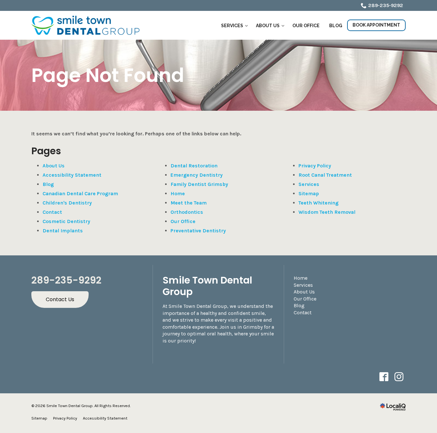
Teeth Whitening (318, 203)
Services (308, 184)
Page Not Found (107, 75)
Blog (48, 184)
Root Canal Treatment (325, 175)
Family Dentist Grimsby (199, 184)
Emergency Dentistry (197, 175)
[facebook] (384, 377)
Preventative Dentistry (198, 231)
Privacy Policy (314, 166)
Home (178, 193)
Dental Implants (63, 231)
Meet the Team (189, 203)
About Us (54, 166)
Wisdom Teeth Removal (326, 212)
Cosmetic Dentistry (66, 221)
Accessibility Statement (72, 175)
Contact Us (60, 299)
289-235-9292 (385, 5)
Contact (52, 212)
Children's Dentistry (67, 203)
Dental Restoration (194, 166)
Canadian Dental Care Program (80, 193)
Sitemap (308, 193)
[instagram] (399, 377)
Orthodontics (187, 212)
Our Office (183, 221)
